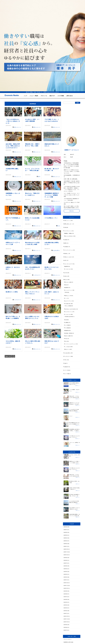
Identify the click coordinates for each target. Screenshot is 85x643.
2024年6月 (66, 599)
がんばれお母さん (56, 250)
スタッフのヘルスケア (68, 263)
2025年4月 (66, 571)
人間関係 (66, 322)
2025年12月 (66, 549)
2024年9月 (66, 591)
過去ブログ (52, 95)
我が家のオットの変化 (12, 292)
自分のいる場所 (68, 335)
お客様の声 (66, 366)
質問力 (65, 243)
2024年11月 (66, 585)
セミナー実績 (66, 373)
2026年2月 (66, 543)
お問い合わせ (69, 95)
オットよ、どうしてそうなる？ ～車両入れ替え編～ (32, 169)
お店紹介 (65, 239)
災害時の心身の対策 (69, 316)
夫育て (39, 176)
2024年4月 (66, 605)
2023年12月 (66, 616)
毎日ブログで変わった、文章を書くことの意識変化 (13, 317)
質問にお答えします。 (68, 223)
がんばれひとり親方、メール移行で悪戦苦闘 (32, 120)
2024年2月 (66, 610)
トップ (25, 95)
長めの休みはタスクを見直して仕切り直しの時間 (32, 243)
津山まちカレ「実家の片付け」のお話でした (32, 194)
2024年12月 (66, 582)
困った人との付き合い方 (69, 236)
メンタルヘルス (68, 269)
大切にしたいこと (17, 127)
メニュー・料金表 (34, 95)
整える (58, 225)
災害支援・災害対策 (68, 333)
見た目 (66, 284)
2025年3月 (66, 574)
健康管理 (66, 266)
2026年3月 (66, 540)
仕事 (65, 227)
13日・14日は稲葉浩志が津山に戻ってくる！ (32, 268)
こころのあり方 (68, 346)
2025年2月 (66, 577)
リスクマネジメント (67, 230)
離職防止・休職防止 (68, 233)
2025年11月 (66, 551)
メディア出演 (66, 370)
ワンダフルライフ (36, 275)
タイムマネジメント (68, 311)
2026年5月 (66, 535)
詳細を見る (71, 211)
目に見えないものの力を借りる (70, 309)
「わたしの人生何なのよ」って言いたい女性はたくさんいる (13, 121)
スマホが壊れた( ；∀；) (51, 218)
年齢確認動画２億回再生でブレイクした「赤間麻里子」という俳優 (52, 195)
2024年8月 (66, 593)
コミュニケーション (68, 290)
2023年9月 (66, 624)
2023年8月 (66, 627)
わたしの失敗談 (68, 305)
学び (66, 341)
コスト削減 (67, 325)
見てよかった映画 (68, 282)
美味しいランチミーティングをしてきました (32, 293)
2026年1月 (66, 546)
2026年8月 (66, 526)
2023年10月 (66, 621)
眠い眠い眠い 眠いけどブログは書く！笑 (52, 169)
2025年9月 (66, 557)
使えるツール (67, 349)
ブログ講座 (67, 327)
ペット (66, 298)
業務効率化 (67, 330)
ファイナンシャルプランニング (70, 343)
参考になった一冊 (68, 295)
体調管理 (66, 287)
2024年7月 (66, 596)
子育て (65, 359)
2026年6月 (66, 532)
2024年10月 (66, 588)
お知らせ (65, 276)
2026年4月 (66, 537)
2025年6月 (66, 565)
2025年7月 (66, 563)
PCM (66, 292)
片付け (66, 338)
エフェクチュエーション (68, 250)
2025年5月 (66, 568)
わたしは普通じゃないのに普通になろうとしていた (32, 317)
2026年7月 (66, 529)
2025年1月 (66, 579)
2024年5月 (66, 602)
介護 (65, 363)
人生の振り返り (68, 303)
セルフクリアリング (68, 300)
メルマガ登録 (61, 95)
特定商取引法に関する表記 (68, 642)
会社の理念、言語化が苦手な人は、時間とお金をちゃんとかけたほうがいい (13, 145)
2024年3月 (66, 607)
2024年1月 (66, 613)
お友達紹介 (66, 246)
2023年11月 (66, 618)
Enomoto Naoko (12, 95)
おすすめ (65, 272)
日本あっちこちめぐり (68, 256)
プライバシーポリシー (68, 639)
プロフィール (44, 95)
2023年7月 (66, 630)
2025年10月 (66, 554)
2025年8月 (66, 560)
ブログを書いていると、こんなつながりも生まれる (52, 120)
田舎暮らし (66, 253)
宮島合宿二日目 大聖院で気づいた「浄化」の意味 (32, 145)
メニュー (70, 416)
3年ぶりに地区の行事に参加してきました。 (32, 342)
